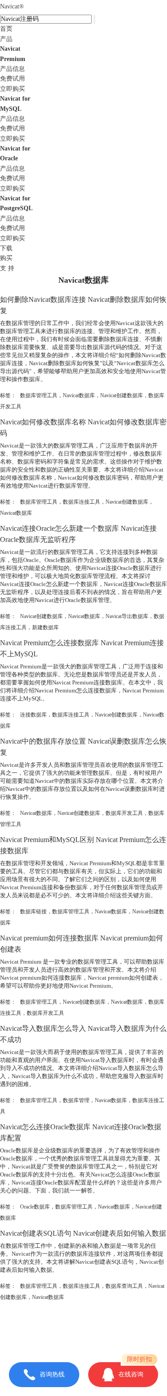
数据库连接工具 (81, 502)
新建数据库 (45, 627)
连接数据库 (33, 715)
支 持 (7, 268)
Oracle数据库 (35, 1207)
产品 (6, 39)
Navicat (12, 6)
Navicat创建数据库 (121, 395)
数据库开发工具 (124, 813)
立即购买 (12, 88)
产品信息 (12, 68)
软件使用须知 (83, 1340)
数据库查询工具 (124, 1286)
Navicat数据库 (79, 395)
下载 (6, 248)
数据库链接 (33, 911)
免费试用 (12, 78)
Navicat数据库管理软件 (103, 1322)
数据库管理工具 (38, 395)
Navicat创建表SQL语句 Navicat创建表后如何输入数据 (83, 1233)
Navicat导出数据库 (127, 616)
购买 (6, 258)
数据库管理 (76, 1100)
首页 (6, 28)
